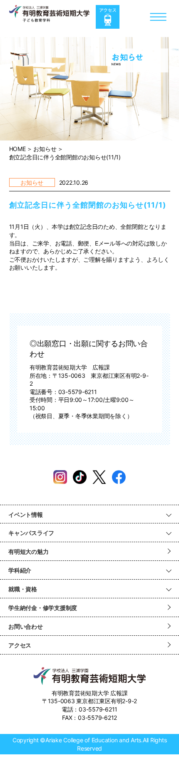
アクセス (107, 17)
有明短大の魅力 (28, 551)
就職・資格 (22, 589)
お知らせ (44, 148)
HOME (17, 148)
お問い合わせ (25, 626)
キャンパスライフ (31, 532)
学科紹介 (19, 570)
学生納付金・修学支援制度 (42, 607)
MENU (158, 17)
